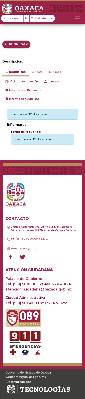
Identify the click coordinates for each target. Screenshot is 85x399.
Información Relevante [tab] (24, 90)
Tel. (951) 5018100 (21, 284)
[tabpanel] (42, 129)
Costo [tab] (38, 71)
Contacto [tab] (53, 81)
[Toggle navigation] (77, 18)
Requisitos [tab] (17, 71)
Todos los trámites (42, 18)
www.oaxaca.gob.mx (24, 248)
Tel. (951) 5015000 (22, 238)
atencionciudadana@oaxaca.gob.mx (39, 289)
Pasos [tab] (56, 71)
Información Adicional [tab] (24, 98)
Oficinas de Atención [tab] (23, 81)
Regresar (18, 44)
